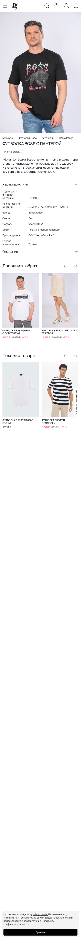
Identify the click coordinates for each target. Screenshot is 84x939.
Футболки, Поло (28, 138)
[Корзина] (76, 6)
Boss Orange (66, 138)
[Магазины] (56, 6)
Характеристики (15, 184)
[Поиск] (46, 6)
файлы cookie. (39, 914)
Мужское (7, 138)
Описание (10, 251)
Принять (40, 932)
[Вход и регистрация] (66, 6)
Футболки (48, 138)
